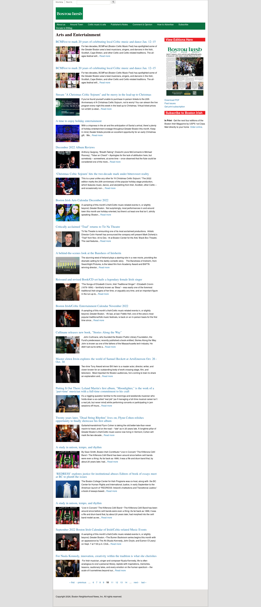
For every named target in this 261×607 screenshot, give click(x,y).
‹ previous (81, 582)
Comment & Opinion (142, 24)
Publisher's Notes (119, 24)
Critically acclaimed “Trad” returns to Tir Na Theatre (88, 226)
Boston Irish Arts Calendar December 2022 (82, 200)
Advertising (59, 2)
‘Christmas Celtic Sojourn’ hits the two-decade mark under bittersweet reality (102, 174)
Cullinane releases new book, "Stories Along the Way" (89, 332)
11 (112, 582)
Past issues (170, 103)
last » (143, 582)
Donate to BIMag (64, 28)
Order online (196, 126)
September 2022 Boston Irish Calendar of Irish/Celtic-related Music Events (101, 529)
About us (61, 24)
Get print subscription (174, 106)
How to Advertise (165, 24)
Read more (105, 56)
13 (121, 582)
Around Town (76, 24)
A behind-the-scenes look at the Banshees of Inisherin (88, 253)
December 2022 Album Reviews (75, 147)
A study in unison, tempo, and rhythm (79, 447)
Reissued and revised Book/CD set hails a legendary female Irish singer (99, 279)
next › (136, 582)
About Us (69, 2)
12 (117, 582)
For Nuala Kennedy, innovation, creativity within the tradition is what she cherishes (106, 556)
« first (71, 582)
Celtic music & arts (97, 24)
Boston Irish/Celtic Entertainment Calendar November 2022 (92, 306)
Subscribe (183, 24)
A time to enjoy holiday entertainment (79, 121)
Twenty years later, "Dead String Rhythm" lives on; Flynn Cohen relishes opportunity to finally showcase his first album (100, 419)
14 (126, 582)
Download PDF (171, 100)
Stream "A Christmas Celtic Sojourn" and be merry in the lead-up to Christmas (103, 94)
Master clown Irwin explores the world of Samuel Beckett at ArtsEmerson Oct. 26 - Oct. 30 (106, 360)
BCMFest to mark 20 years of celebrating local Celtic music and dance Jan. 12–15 (106, 41)
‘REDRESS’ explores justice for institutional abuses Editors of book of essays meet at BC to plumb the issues (106, 475)
